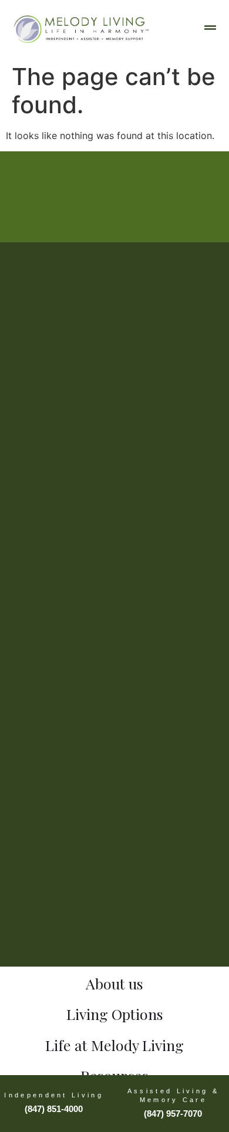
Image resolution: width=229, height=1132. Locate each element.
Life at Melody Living (114, 1045)
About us (114, 983)
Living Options (114, 1013)
